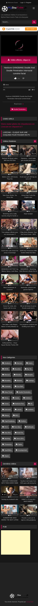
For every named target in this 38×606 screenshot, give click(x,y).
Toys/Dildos (7, 450)
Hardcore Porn (19, 403)
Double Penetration (20, 109)
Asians (30, 363)
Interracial (7, 409)
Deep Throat (8, 392)
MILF (16, 415)
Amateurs (7, 363)
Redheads (30, 427)
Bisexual (7, 374)
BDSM (6, 369)
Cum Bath (20, 386)
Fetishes (28, 398)
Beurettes (18, 369)
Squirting (7, 438)
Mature (6, 415)
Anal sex (19, 363)
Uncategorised (22, 450)
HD (31, 403)
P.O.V (6, 427)
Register (28, 2)
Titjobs (20, 444)
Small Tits (20, 432)
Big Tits (29, 369)
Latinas (19, 409)
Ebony (6, 398)
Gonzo (6, 403)
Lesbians (30, 409)
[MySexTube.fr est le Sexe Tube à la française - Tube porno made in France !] (15, 9)
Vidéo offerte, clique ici (20, 60)
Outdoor (23, 421)
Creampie (7, 386)
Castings (31, 380)
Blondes (18, 374)
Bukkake (19, 380)
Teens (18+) (20, 438)
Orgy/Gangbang (9, 421)
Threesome (8, 444)
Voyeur (6, 456)
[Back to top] (32, 600)
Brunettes (7, 380)
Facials (17, 398)
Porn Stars (17, 427)
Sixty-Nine (7, 432)
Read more (18, 104)
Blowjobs (30, 374)
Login (22, 2)
